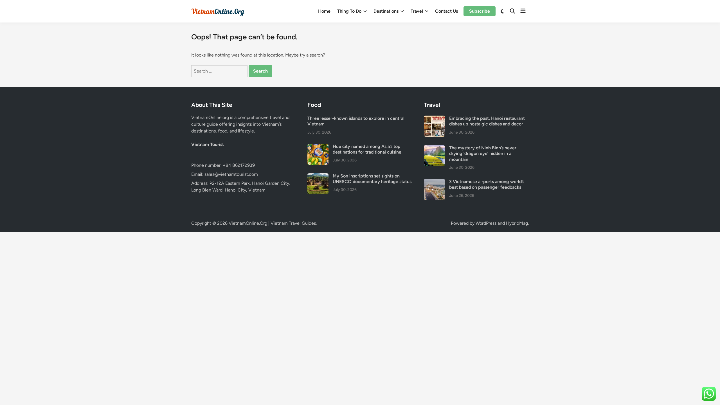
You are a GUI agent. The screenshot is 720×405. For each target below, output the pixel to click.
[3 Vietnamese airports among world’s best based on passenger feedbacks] (434, 182)
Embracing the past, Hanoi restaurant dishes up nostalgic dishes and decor (487, 121)
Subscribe (479, 11)
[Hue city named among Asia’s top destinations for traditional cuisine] (317, 147)
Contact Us (446, 11)
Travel (417, 11)
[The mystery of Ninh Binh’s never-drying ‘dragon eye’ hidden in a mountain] (434, 148)
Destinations (386, 11)
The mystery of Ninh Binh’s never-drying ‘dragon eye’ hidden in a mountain (483, 153)
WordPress (486, 223)
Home (324, 11)
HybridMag (517, 223)
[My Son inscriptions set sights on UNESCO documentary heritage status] (317, 176)
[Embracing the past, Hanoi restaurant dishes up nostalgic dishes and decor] (434, 119)
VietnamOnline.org (210, 117)
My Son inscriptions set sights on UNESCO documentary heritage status (372, 178)
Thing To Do (349, 11)
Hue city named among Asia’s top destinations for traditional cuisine (367, 149)
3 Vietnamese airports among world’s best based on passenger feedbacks (486, 184)
